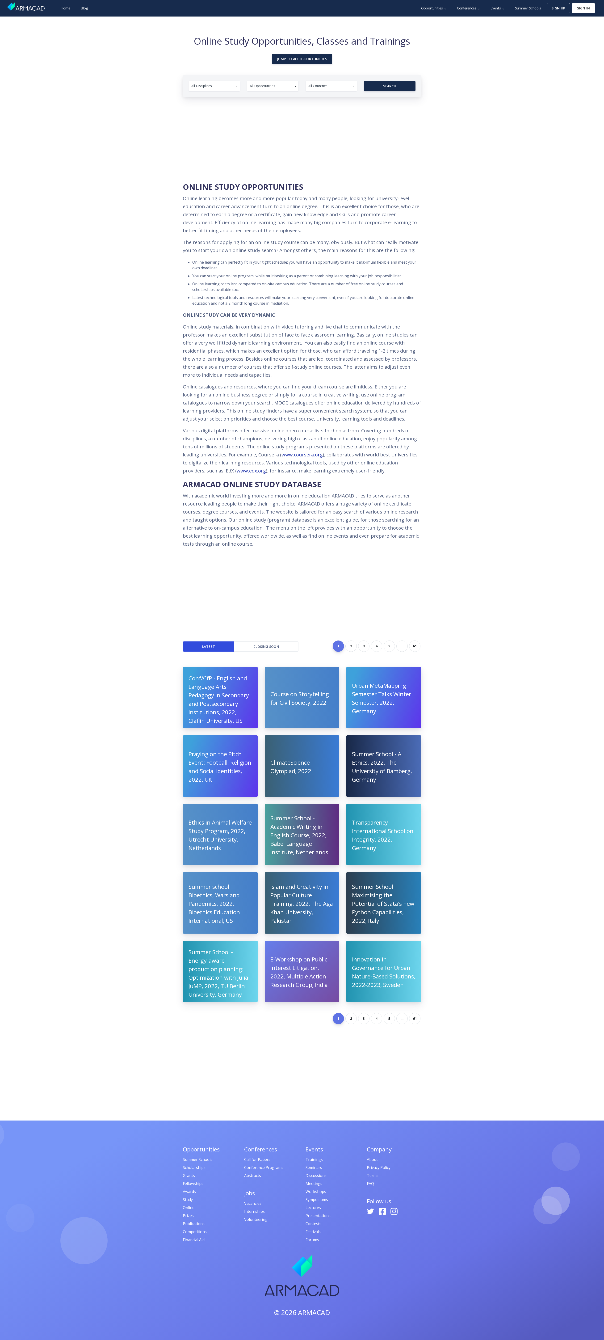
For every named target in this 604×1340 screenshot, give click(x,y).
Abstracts (252, 1175)
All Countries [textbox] (317, 86)
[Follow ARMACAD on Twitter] (371, 1211)
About (372, 1159)
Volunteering (256, 1219)
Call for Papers (257, 1159)
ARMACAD (314, 1312)
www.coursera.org (302, 454)
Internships (254, 1211)
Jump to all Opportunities (302, 59)
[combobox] (214, 86)
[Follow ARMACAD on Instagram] (394, 1211)
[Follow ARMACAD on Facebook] (383, 1211)
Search (389, 86)
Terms (372, 1175)
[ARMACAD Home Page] (26, 6)
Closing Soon (266, 646)
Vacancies (252, 1203)
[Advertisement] (302, 137)
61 (415, 646)
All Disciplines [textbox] (201, 86)
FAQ (370, 1183)
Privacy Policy (378, 1167)
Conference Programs (263, 1167)
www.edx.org (251, 471)
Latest (208, 646)
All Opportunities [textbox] (262, 86)
